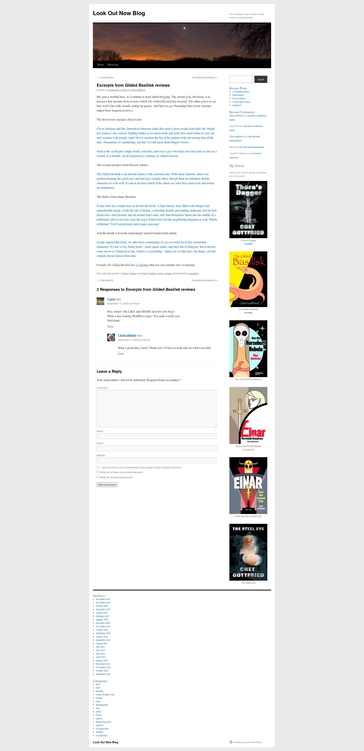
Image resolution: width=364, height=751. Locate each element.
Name (100, 431)
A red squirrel (105, 77)
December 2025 (103, 598)
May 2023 (100, 653)
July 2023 (100, 646)
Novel (133, 273)
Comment (102, 387)
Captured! (236, 105)
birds (98, 687)
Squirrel (99, 725)
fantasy (152, 273)
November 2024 (103, 626)
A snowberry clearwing (205, 77)
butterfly (100, 691)
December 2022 (103, 663)
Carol (111, 299)
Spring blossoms (103, 721)
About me (112, 64)
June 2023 (100, 650)
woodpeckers (102, 735)
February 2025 (102, 616)
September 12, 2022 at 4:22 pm (134, 339)
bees (98, 684)
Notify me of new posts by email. (116, 477)
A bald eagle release (241, 101)
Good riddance (239, 98)
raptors (99, 718)
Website (101, 455)
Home (100, 64)
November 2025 (103, 602)
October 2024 (102, 629)
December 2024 (103, 622)
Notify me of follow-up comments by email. (121, 472)
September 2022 (103, 673)
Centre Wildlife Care (105, 694)
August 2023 (102, 643)
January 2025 (102, 619)
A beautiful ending (240, 91)
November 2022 (103, 667)
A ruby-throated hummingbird (250, 146)
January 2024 (102, 636)
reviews (168, 273)
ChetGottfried (127, 335)
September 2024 (103, 633)
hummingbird (102, 704)
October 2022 (102, 670)
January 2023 (102, 660)
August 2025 (102, 612)
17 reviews (142, 265)
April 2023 (101, 656)
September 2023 (103, 639)
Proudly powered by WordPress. (248, 742)
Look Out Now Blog (119, 13)
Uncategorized (102, 728)
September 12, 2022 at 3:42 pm (123, 303)
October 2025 (102, 605)
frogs (98, 701)
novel (160, 273)
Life (98, 708)
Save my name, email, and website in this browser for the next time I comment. (142, 467)
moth (98, 711)
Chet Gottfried (138, 89)
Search (261, 79)
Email (100, 443)
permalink (193, 273)
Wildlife (99, 731)
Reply (110, 326)
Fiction (125, 273)
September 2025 (103, 609)
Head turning (238, 94)
